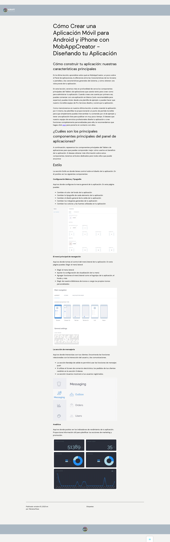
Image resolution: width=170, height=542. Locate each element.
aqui (64, 125)
